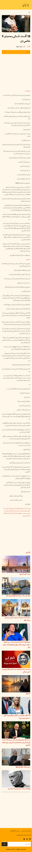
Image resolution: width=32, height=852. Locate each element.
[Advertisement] (16, 72)
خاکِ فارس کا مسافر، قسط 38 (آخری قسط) (18, 596)
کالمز (28, 47)
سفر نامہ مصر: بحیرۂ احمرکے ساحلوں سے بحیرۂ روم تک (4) (17, 619)
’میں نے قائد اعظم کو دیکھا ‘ (22, 767)
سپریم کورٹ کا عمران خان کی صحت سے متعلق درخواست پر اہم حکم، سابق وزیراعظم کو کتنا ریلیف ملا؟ (16, 645)
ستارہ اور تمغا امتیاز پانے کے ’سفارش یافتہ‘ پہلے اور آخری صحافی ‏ (16, 670)
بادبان (28, 52)
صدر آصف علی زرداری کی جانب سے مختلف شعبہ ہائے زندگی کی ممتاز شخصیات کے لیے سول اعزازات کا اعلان (16, 743)
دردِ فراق (28, 694)
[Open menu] (29, 12)
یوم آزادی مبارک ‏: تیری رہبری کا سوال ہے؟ (19, 789)
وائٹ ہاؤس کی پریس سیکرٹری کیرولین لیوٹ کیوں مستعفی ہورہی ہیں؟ (17, 716)
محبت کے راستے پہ (24, 574)
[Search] (4, 844)
